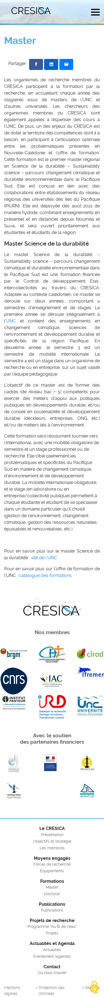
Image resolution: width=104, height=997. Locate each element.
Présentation (52, 834)
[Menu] (95, 13)
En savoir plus (14, 763)
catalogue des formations (45, 575)
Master (52, 887)
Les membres (52, 848)
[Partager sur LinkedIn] (51, 64)
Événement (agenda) (52, 956)
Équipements (52, 871)
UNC (11, 321)
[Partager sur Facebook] (36, 64)
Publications (52, 910)
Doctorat (52, 894)
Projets (52, 933)
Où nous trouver (52, 972)
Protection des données (52, 990)
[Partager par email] (66, 64)
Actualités (52, 949)
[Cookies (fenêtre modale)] (94, 987)
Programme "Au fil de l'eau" (52, 926)
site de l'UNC (44, 557)
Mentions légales (12, 990)
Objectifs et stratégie (52, 841)
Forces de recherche (52, 864)
